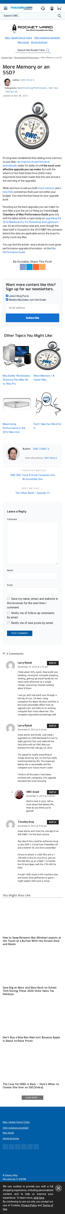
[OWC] (32, 28)
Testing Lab (11, 91)
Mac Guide (23, 42)
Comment (12, 519)
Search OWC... (12, 15)
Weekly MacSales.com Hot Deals (27, 299)
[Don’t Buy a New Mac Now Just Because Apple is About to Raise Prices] (32, 1017)
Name (10, 570)
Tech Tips (53, 88)
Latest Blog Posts (18, 296)
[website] (24, 458)
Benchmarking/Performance (32, 88)
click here (39, 1197)
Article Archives (39, 42)
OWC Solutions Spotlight (47, 37)
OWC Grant (32, 791)
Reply (53, 663)
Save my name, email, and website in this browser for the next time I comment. (32, 603)
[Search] (60, 17)
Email (10, 585)
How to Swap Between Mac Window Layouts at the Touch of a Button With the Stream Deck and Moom (32, 941)
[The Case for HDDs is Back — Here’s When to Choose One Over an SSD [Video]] (32, 1064)
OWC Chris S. (28, 80)
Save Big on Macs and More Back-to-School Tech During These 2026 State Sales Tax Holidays (30, 991)
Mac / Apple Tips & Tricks (18, 37)
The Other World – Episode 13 (32, 493)
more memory (46, 188)
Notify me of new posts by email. (32, 623)
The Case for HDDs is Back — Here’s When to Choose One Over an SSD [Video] (31, 1085)
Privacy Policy (29, 1205)
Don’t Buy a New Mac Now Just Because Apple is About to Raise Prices (31, 1039)
